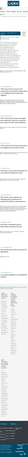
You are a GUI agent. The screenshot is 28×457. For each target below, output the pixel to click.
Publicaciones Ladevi (18, 428)
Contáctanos (19, 451)
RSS (21, 454)
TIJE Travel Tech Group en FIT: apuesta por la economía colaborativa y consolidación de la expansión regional (13, 92)
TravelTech (3, 439)
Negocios (19, 11)
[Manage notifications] (24, 454)
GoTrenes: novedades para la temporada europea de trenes (11, 225)
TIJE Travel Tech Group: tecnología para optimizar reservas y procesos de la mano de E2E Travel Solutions (13, 120)
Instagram (12, 433)
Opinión (7, 436)
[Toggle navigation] (3, 9)
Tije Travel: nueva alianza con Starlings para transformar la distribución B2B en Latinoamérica (12, 199)
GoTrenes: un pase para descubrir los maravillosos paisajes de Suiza (13, 172)
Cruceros (7, 433)
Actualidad (3, 428)
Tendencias (8, 430)
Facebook (12, 430)
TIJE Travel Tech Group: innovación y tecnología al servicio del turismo (13, 146)
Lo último (8, 11)
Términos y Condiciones (6, 452)
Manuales (13, 11)
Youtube (12, 438)
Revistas (7, 438)
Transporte (8, 428)
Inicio (3, 33)
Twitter (12, 428)
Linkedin (12, 436)
